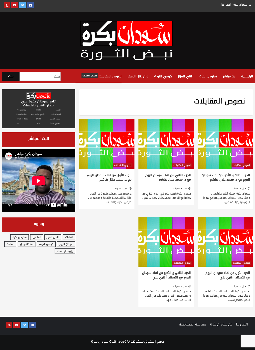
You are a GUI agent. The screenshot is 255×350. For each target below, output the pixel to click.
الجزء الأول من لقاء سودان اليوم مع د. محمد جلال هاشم (109, 177)
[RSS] (7, 5)
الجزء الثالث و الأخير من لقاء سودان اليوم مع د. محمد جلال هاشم (226, 177)
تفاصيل (36, 237)
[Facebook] (30, 5)
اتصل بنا (226, 4)
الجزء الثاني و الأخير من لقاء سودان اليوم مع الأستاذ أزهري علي (166, 275)
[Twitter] (22, 5)
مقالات (10, 244)
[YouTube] (14, 5)
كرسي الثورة (163, 76)
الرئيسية (247, 76)
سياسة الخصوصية (192, 324)
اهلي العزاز (185, 76)
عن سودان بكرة (242, 4)
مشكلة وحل (26, 244)
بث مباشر (229, 76)
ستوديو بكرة (208, 76)
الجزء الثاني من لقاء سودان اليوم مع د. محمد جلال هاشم (168, 177)
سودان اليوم (66, 244)
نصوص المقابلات (102, 76)
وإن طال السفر (138, 76)
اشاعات (69, 237)
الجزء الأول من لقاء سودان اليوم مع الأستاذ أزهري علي (227, 275)
